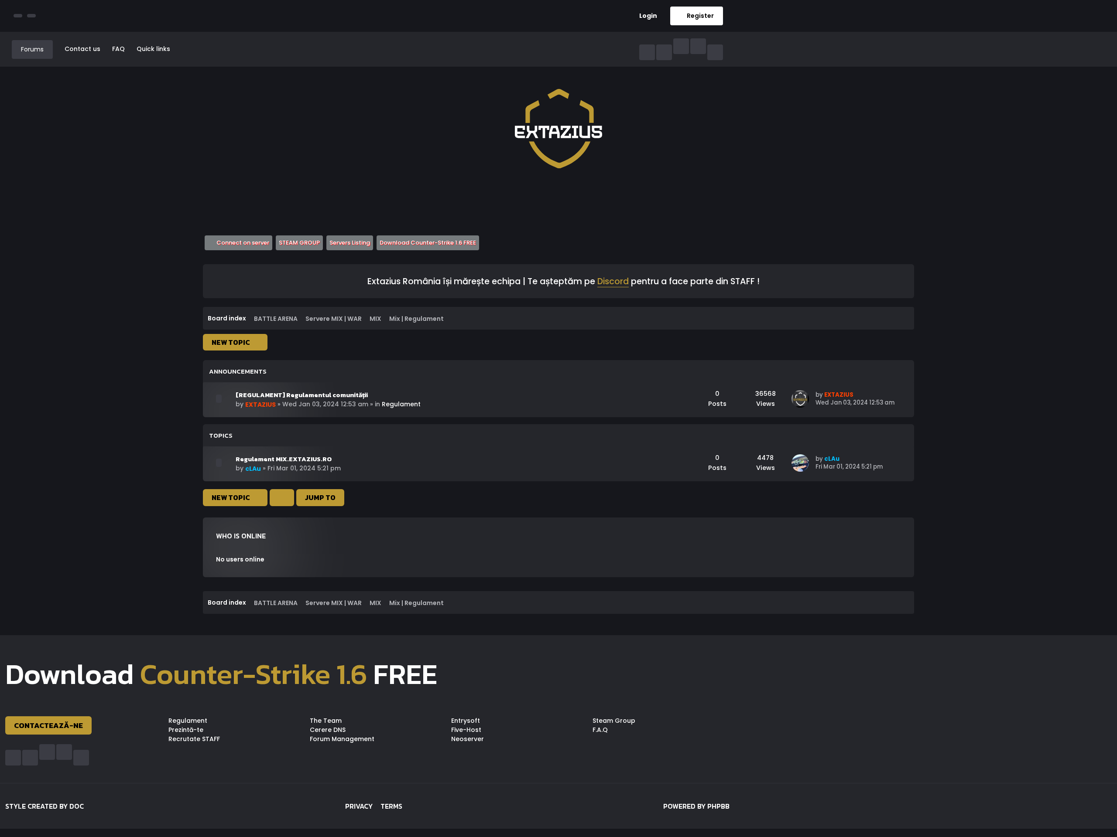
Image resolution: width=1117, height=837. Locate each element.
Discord (613, 282)
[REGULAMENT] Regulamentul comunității (302, 395)
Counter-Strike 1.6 (253, 674)
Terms (391, 806)
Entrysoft (465, 720)
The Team (326, 720)
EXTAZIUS (260, 404)
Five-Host (466, 729)
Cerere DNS (328, 729)
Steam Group (614, 720)
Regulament (401, 404)
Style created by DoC (44, 806)
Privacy (359, 806)
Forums (32, 49)
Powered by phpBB (696, 806)
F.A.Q (600, 729)
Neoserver (467, 739)
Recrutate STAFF (194, 739)
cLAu (253, 468)
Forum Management (342, 739)
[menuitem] (645, 15)
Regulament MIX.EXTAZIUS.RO (284, 459)
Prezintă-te (185, 729)
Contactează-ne (48, 725)
